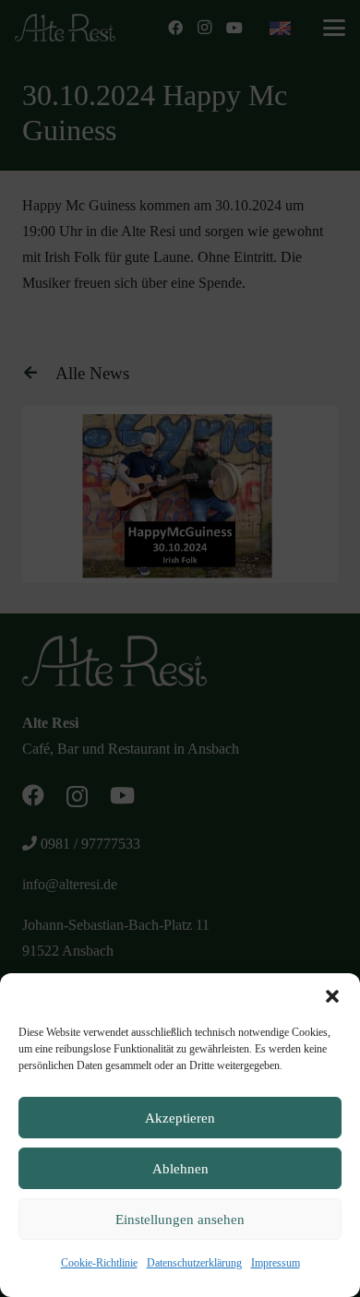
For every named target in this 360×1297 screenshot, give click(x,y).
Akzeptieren (180, 1118)
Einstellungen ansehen (180, 1219)
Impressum (275, 1262)
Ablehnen (180, 1168)
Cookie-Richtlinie (99, 1262)
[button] (332, 996)
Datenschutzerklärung (194, 1262)
